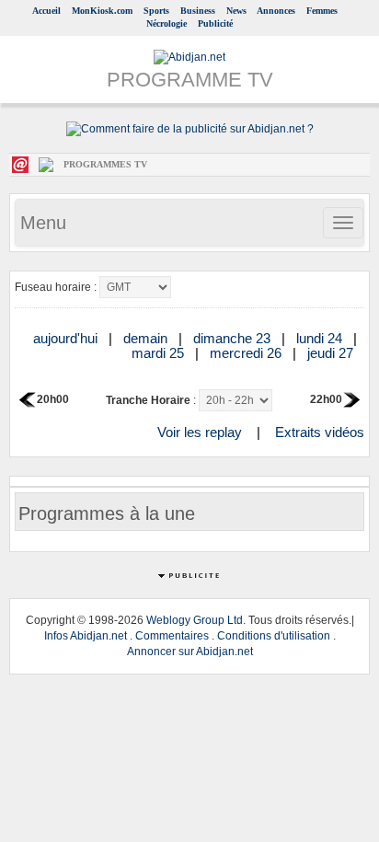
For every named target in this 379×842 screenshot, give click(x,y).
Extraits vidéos (319, 432)
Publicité (215, 23)
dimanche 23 (233, 338)
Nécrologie (166, 23)
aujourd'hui (67, 338)
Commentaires (172, 635)
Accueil (46, 11)
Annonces (276, 11)
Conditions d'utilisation (273, 635)
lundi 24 (321, 338)
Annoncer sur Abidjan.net (190, 651)
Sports (156, 11)
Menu (43, 223)
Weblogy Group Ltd (194, 620)
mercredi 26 (247, 353)
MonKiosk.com (102, 11)
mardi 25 (160, 353)
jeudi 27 (332, 353)
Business (197, 11)
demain (147, 338)
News (236, 11)
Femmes (322, 11)
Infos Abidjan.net (85, 635)
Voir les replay (199, 432)
